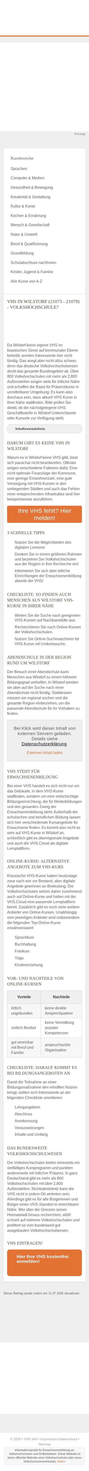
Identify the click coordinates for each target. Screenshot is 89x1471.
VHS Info (30, 1439)
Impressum (48, 1439)
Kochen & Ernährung (28, 216)
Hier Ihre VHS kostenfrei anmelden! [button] (43, 1259)
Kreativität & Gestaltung (30, 197)
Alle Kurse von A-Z (26, 281)
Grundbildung (22, 253)
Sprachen (19, 169)
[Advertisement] (44, 86)
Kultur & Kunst (23, 206)
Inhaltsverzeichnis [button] (30, 429)
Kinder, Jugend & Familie (32, 272)
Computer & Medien (27, 178)
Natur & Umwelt (24, 234)
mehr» (61, 1461)
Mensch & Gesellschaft (30, 225)
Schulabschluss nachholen (33, 263)
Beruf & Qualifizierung (29, 244)
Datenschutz (67, 1439)
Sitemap (44, 1444)
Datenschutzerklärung (44, 743)
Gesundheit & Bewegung (32, 187)
